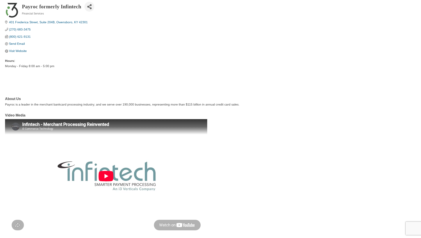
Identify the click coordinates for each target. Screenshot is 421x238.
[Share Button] (89, 7)
